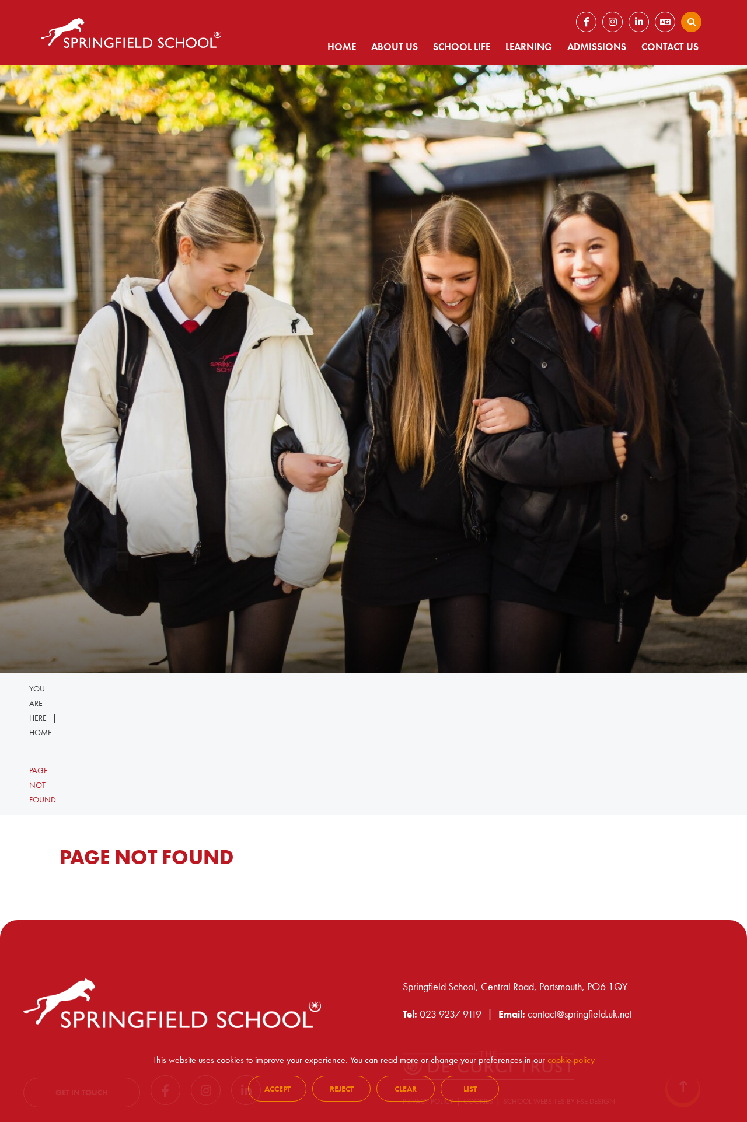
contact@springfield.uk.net (580, 1013)
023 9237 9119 (450, 1013)
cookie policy (571, 1060)
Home (40, 732)
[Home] (131, 33)
